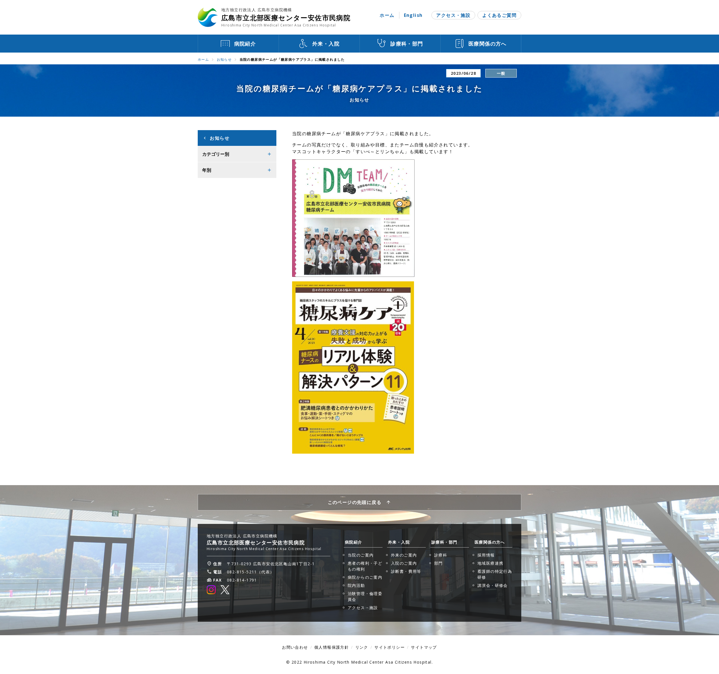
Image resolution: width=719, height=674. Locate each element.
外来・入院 (399, 542)
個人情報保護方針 (331, 647)
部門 (438, 563)
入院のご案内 (404, 563)
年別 (206, 170)
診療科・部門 (444, 542)
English (413, 15)
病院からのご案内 (365, 577)
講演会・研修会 (492, 585)
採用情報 (486, 555)
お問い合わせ (295, 647)
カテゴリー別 (215, 154)
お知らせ (224, 59)
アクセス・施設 (453, 15)
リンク (361, 647)
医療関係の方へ (490, 542)
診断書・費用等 (406, 571)
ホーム (387, 15)
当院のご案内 (361, 555)
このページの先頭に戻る (354, 502)
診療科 (440, 555)
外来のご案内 (404, 555)
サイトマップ (424, 647)
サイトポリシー (389, 647)
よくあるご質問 (499, 15)
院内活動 (356, 585)
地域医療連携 (490, 563)
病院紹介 (353, 542)
